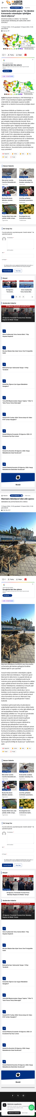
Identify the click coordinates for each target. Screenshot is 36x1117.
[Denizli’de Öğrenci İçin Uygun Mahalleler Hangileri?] (18, 380)
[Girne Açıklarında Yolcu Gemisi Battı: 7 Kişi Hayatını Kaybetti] (26, 287)
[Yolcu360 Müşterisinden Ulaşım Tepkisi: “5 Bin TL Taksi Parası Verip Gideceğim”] (18, 397)
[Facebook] (13, 1096)
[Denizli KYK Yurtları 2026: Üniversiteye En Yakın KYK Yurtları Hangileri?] (18, 413)
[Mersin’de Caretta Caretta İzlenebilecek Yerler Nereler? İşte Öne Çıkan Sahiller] (9, 176)
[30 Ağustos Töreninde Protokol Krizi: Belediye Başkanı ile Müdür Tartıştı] (10, 287)
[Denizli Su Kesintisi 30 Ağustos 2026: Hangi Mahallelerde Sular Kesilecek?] (18, 447)
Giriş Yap (18, 270)
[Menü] (3, 2)
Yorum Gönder (7, 270)
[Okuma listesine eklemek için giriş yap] (25, 54)
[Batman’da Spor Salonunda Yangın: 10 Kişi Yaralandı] (18, 363)
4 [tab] (23, 296)
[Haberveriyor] (15, 2)
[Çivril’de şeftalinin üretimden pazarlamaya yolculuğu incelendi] (26, 194)
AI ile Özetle (9, 76)
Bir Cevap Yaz (7, 229)
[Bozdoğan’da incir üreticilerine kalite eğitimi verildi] (26, 212)
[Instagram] (23, 1096)
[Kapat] (33, 59)
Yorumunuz (10, 237)
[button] (22, 8)
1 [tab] (12, 296)
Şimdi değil (24, 1112)
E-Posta (4, 259)
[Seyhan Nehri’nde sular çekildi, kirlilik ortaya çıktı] (9, 212)
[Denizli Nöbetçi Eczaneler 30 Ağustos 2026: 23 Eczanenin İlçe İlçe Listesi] (18, 430)
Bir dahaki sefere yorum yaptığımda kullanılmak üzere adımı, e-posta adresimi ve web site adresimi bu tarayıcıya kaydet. (18, 266)
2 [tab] (16, 296)
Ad (3, 252)
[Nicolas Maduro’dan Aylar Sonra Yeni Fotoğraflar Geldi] (18, 347)
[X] (18, 1096)
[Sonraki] (32, 297)
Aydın (3, 98)
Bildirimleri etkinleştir (14, 1112)
